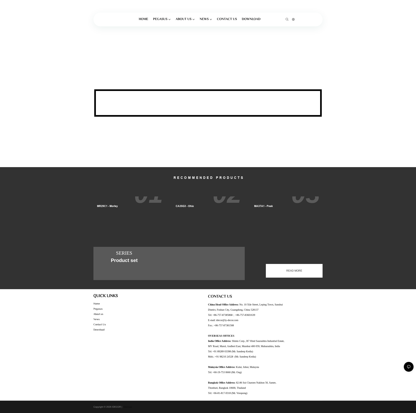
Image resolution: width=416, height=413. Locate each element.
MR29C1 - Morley (107, 206)
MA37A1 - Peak (263, 206)
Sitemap (127, 407)
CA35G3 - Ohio (185, 206)
